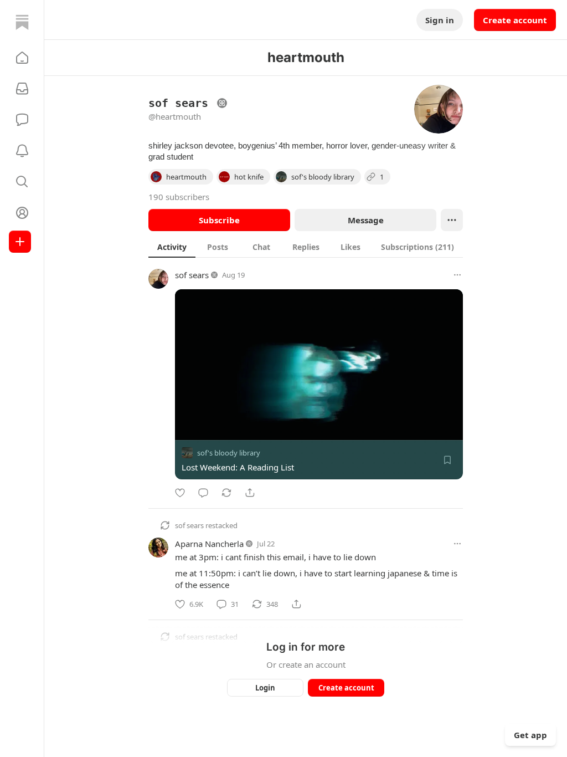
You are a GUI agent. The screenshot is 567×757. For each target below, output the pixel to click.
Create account (515, 19)
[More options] (457, 275)
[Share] (249, 493)
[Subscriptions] (22, 88)
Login (265, 688)
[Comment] (203, 493)
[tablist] (305, 247)
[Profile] (22, 213)
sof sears (192, 274)
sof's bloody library (228, 453)
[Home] (22, 22)
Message (366, 220)
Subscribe (219, 220)
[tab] (171, 247)
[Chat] (22, 119)
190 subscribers (178, 196)
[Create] (20, 242)
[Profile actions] (452, 220)
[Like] (180, 493)
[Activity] (22, 150)
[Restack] (226, 493)
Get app (530, 734)
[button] (22, 57)
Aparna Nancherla (209, 543)
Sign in (439, 19)
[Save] (447, 460)
